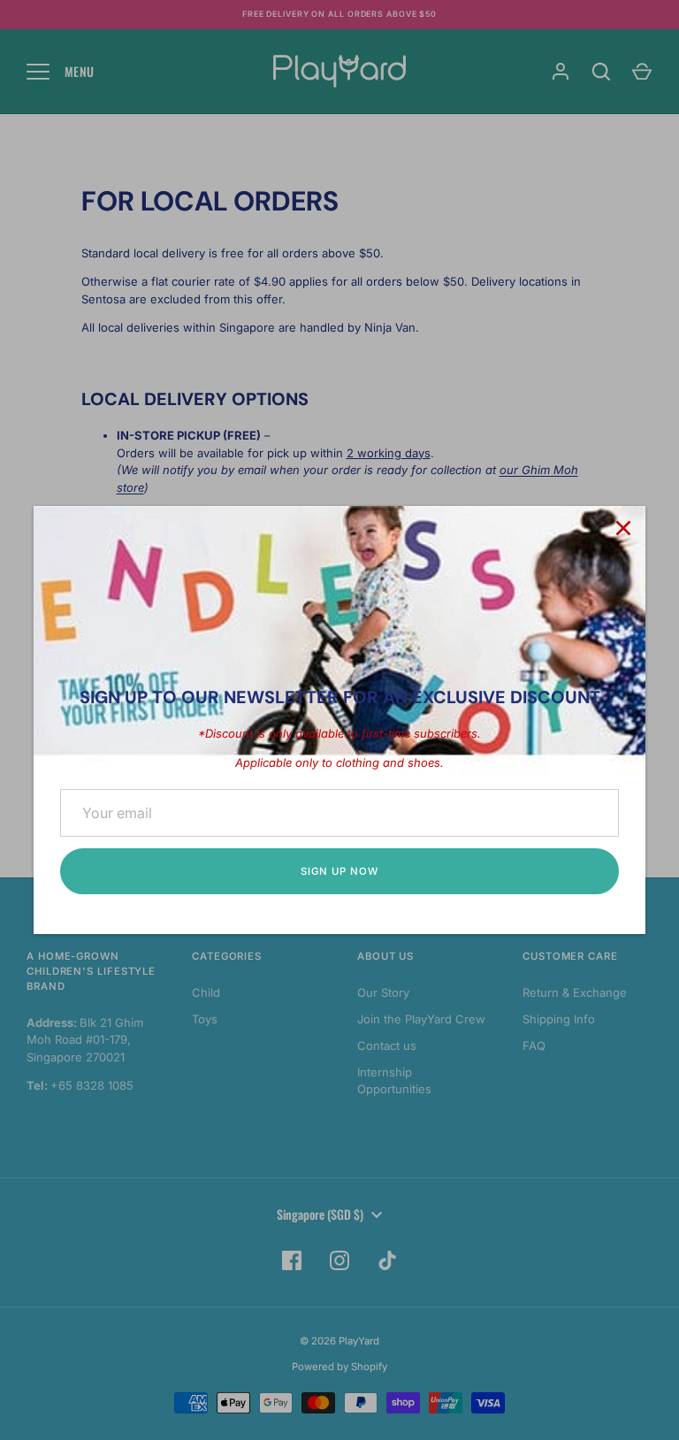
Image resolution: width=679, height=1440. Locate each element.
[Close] (623, 528)
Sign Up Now (339, 871)
